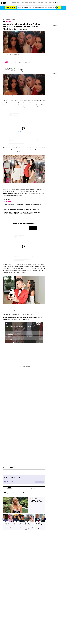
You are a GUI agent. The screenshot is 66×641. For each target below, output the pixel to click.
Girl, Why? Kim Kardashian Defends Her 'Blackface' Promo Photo (21, 209)
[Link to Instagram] (58, 2)
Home (4, 19)
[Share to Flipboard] (16, 68)
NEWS (18, 2)
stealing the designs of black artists (12, 195)
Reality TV (14, 2)
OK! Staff (12, 61)
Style (22, 2)
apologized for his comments (21, 189)
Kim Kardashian (15, 100)
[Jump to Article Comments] (3, 68)
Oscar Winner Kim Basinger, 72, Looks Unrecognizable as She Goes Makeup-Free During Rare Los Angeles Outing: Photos (22, 213)
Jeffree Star (20, 104)
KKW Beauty (13, 19)
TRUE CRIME (40, 2)
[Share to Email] (21, 68)
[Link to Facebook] (55, 2)
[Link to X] (60, 2)
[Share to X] (12, 68)
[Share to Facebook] (7, 68)
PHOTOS (30, 2)
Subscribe (51, 2)
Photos (8, 19)
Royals (26, 2)
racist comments (40, 107)
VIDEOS (35, 2)
